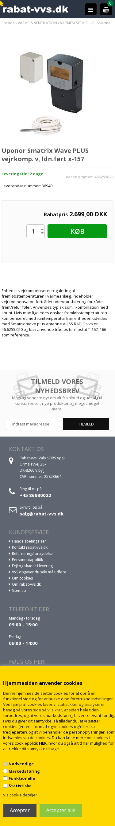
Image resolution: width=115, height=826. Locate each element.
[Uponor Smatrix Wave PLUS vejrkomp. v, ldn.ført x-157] (57, 90)
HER (43, 743)
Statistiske (20, 785)
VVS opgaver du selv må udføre (39, 572)
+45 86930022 (35, 495)
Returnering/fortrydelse (32, 553)
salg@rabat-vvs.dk (41, 514)
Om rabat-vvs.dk (26, 584)
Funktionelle (22, 778)
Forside (8, 23)
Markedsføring (24, 771)
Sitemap (19, 590)
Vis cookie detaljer (20, 795)
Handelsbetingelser (29, 541)
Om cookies (22, 578)
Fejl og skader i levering (32, 565)
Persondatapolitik (27, 559)
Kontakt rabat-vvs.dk (30, 547)
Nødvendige (21, 764)
